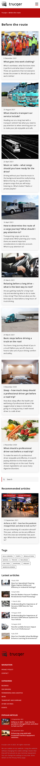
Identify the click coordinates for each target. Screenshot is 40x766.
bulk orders (8, 556)
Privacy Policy (16, 758)
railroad (24, 560)
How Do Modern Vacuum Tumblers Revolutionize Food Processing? (24, 596)
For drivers (6, 689)
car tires (6, 563)
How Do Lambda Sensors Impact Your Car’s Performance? (23, 628)
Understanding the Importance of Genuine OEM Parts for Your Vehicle (24, 606)
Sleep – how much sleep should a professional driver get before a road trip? (20, 393)
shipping (16, 563)
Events (4, 707)
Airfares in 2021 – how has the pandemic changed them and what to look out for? (24, 724)
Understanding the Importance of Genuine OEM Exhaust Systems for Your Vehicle (24, 617)
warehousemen (9, 567)
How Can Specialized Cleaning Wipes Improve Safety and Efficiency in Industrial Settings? (23, 585)
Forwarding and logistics (12, 693)
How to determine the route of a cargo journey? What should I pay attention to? (19, 229)
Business (5, 686)
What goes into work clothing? (19, 61)
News (4, 697)
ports (18, 556)
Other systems (7, 704)
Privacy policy (7, 669)
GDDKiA (5, 560)
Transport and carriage (11, 700)
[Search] (4, 479)
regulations (29, 556)
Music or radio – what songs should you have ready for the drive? (19, 168)
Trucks (14, 560)
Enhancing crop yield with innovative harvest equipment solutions (23, 735)
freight (26, 563)
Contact (5, 673)
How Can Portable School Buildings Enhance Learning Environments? (24, 637)
